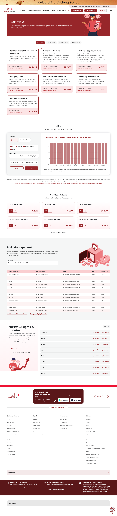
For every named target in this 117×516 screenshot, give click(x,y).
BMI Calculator (63, 419)
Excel (16, 168)
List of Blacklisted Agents (92, 457)
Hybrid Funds (76, 42)
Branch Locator (90, 445)
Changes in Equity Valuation (38, 314)
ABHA (8, 448)
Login (101, 10)
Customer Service (90, 6)
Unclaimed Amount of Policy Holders (95, 448)
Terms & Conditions (91, 437)
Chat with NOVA (14, 487)
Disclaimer (88, 434)
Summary (106, 332)
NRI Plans (74, 6)
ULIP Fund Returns (38, 434)
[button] (58, 472)
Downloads (89, 440)
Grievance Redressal (12, 434)
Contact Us (106, 6)
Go (31, 168)
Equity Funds (51, 42)
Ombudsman (10, 445)
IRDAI (8, 437)
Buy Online (90, 10)
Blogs (64, 10)
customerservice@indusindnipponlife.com (62, 484)
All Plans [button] (22, 10)
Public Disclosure (11, 451)
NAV (34, 431)
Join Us (98, 6)
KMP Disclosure (11, 454)
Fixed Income (63, 42)
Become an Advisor (91, 460)
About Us (81, 6)
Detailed (96, 332)
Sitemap (88, 442)
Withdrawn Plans (90, 431)
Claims (53, 10)
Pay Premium (77, 10)
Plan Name (10, 260)
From (11, 160)
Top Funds (40, 42)
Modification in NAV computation (17, 314)
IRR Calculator (63, 428)
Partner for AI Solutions (92, 463)
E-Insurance (89, 428)
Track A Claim (10, 422)
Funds (35, 416)
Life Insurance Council (12, 440)
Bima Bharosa (10, 442)
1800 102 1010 (61, 487)
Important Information (13, 431)
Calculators (46, 10)
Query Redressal (11, 428)
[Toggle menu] (26, 10)
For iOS (35, 484)
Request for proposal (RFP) (93, 454)
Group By (12, 144)
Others (88, 416)
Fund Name (12, 153)
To (25, 160)
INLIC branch (60, 489)
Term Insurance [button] (33, 10)
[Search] (69, 10)
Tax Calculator (63, 422)
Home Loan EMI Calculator (66, 425)
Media (87, 425)
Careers (58, 10)
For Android (30, 484)
